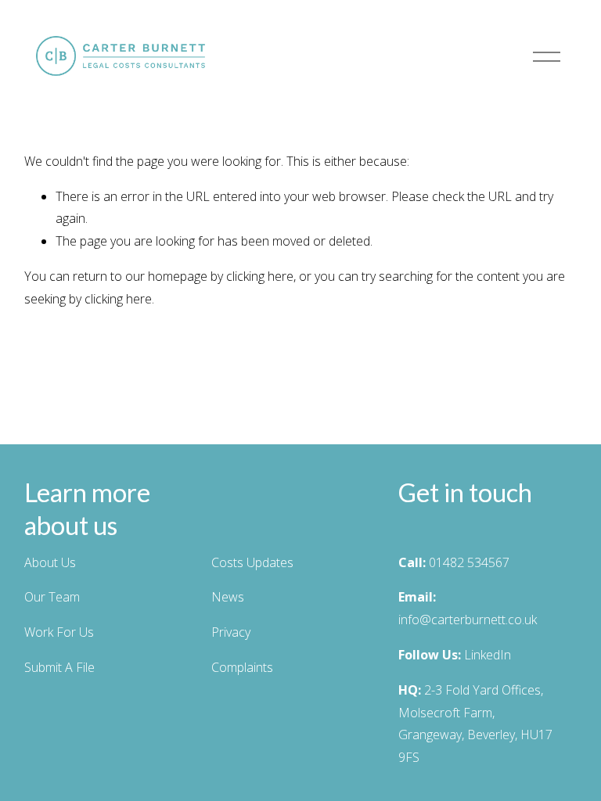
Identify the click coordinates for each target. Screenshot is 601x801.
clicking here (259, 276)
